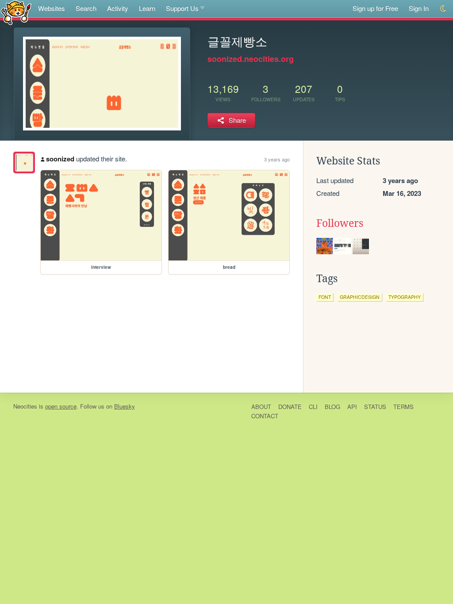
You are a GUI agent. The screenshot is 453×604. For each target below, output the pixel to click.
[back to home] (16, 12)
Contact (264, 416)
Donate (290, 406)
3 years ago (277, 159)
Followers (339, 223)
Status (375, 406)
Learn (147, 8)
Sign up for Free (375, 8)
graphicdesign (360, 297)
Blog (332, 406)
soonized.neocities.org (250, 59)
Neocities (25, 406)
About (261, 406)
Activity (117, 8)
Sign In (419, 8)
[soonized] (24, 162)
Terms (403, 406)
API (352, 406)
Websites (51, 8)
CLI (313, 406)
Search (86, 8)
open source (61, 406)
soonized (60, 159)
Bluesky (124, 406)
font (325, 297)
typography (404, 297)
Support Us (182, 8)
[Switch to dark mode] (443, 8)
